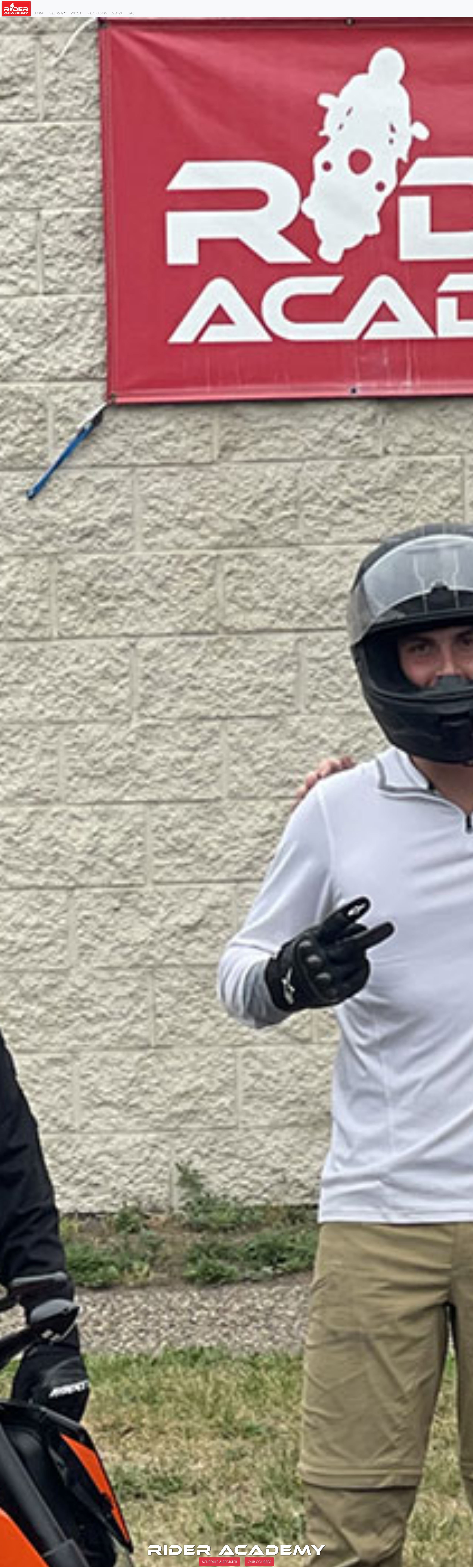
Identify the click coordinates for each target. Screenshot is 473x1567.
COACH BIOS (97, 13)
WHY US (76, 13)
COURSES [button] (56, 13)
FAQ (131, 13)
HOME (39, 13)
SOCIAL (117, 13)
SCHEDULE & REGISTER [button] (219, 1561)
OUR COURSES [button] (259, 1561)
